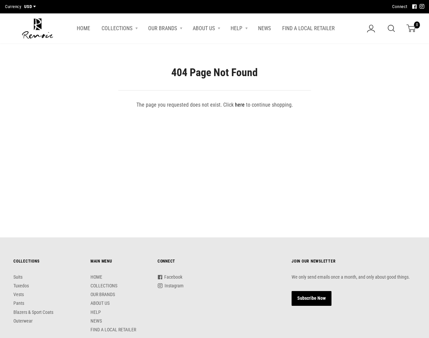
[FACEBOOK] (414, 7)
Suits (17, 277)
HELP (237, 28)
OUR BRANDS (163, 28)
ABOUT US (204, 28)
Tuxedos (21, 285)
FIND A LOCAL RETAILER (308, 28)
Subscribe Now (311, 298)
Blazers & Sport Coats (33, 312)
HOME (83, 28)
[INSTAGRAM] (421, 7)
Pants (18, 303)
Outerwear (23, 321)
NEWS (264, 28)
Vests (18, 294)
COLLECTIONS (118, 28)
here (240, 105)
